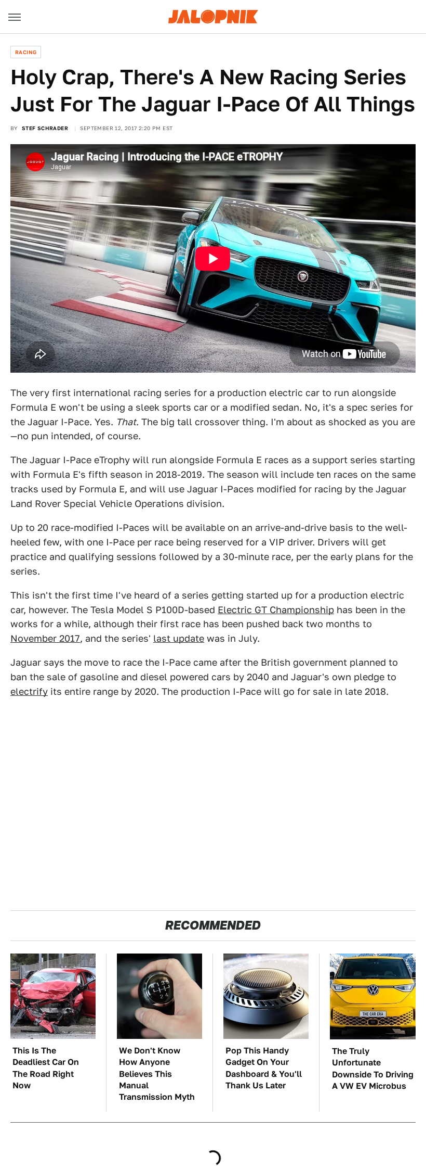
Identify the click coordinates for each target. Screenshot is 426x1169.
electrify (29, 691)
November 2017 (45, 638)
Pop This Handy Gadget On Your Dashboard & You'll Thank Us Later (263, 1068)
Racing (25, 52)
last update (178, 638)
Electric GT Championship (276, 609)
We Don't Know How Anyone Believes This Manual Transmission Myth (157, 1074)
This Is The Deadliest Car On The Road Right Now (45, 1068)
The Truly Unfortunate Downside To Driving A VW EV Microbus (373, 1068)
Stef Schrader (45, 128)
